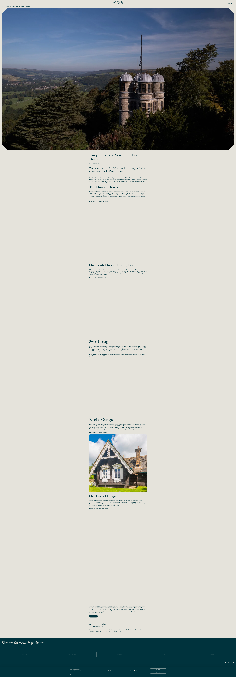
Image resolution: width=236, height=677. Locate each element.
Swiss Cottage (110, 354)
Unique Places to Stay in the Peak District (20, 6)
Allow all (158, 669)
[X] (233, 662)
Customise (158, 672)
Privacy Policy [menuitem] (25, 664)
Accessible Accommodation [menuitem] (9, 662)
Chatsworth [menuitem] (53, 662)
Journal (7, 6)
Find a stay (93, 616)
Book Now (229, 3)
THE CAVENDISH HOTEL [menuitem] (41, 662)
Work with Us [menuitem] (5, 666)
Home (3, 6)
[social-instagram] (229, 662)
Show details (72, 674)
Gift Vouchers (72, 654)
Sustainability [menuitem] (6, 664)
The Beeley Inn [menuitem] (39, 666)
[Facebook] (225, 662)
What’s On (120, 654)
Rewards (165, 654)
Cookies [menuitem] (23, 666)
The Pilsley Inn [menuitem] (39, 664)
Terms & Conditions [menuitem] (26, 662)
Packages (24, 654)
